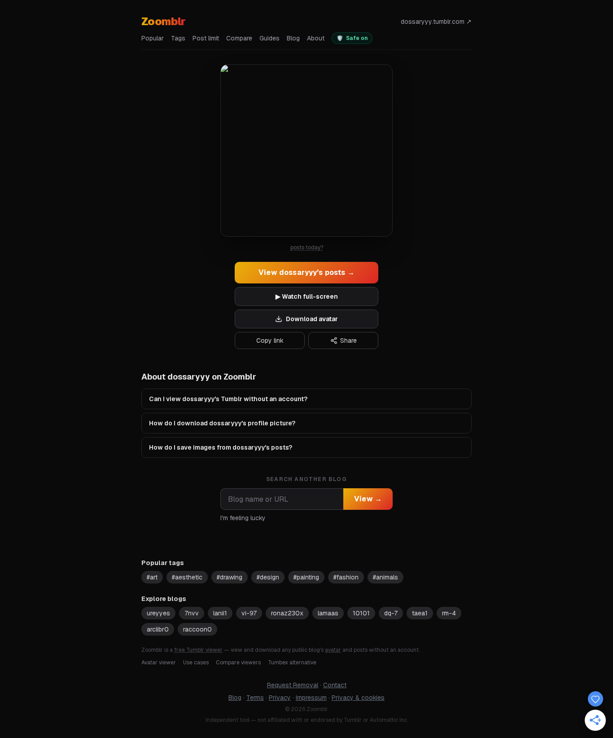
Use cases (196, 662)
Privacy (280, 698)
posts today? (306, 247)
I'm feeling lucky (243, 518)
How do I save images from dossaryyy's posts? (220, 447)
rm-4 (449, 613)
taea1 (420, 613)
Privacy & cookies (358, 698)
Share (348, 340)
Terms (255, 698)
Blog (293, 38)
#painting (306, 577)
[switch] (352, 38)
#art (152, 577)
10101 (361, 613)
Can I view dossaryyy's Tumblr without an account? (228, 399)
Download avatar (312, 319)
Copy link (270, 340)
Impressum (311, 698)
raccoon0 (197, 629)
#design (268, 577)
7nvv (191, 613)
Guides (269, 38)
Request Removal (292, 685)
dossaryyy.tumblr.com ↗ (436, 22)
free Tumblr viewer (198, 650)
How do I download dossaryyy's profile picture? (222, 423)
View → (368, 499)
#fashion (346, 577)
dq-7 (391, 613)
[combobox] (281, 499)
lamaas (328, 613)
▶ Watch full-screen (307, 296)
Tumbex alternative (292, 662)
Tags (178, 38)
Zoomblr (163, 21)
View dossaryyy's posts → (306, 272)
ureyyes (158, 613)
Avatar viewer (158, 662)
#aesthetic (187, 577)
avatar (333, 650)
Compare (239, 38)
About (315, 38)
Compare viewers (238, 662)
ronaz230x (287, 613)
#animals (385, 577)
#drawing (229, 577)
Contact (334, 685)
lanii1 (220, 613)
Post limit (206, 38)
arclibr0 (158, 629)
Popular (152, 38)
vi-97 (249, 613)
